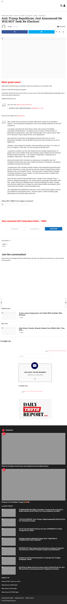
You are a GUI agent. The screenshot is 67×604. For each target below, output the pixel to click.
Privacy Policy (29, 598)
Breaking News (7, 16)
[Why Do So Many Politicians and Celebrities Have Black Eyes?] (33, 449)
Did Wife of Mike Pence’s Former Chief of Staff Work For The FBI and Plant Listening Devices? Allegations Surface (41, 568)
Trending (42, 16)
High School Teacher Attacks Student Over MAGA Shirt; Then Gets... (42, 329)
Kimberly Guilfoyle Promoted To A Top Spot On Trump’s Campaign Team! (39, 558)
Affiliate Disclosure (7, 598)
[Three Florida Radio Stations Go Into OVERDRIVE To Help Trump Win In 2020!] (9, 532)
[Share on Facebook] (15, 32)
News (36, 16)
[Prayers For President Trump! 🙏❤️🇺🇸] (33, 485)
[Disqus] (33, 285)
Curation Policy (19, 598)
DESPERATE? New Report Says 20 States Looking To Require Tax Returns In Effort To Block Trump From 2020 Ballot (41, 549)
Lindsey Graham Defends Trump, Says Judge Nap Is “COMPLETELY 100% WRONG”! (38, 539)
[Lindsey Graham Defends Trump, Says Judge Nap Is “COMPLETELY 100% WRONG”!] (9, 542)
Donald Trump (19, 16)
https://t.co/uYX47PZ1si (24, 104)
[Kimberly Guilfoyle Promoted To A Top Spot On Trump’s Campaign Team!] (9, 561)
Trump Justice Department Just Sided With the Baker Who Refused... (40, 314)
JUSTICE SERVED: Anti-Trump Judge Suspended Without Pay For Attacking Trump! (42, 520)
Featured (29, 16)
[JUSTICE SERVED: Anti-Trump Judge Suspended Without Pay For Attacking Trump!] (9, 523)
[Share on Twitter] (41, 32)
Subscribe (53, 229)
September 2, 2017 (37, 108)
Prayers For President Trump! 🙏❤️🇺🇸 (15, 502)
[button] (61, 5)
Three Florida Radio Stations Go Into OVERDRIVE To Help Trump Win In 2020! (40, 529)
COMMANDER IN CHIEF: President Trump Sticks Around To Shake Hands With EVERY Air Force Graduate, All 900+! (41, 510)
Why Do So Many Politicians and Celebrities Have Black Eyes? (25, 466)
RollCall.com (21, 116)
